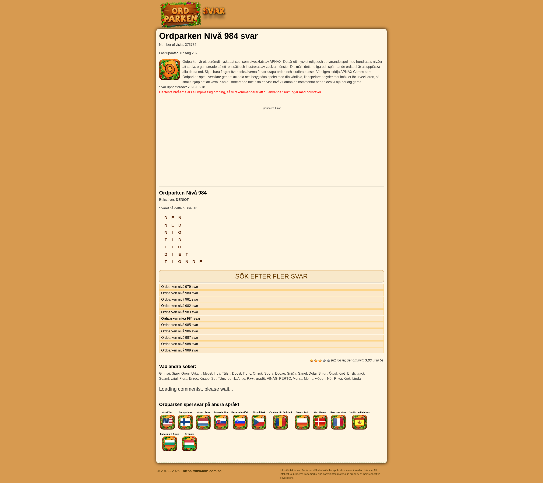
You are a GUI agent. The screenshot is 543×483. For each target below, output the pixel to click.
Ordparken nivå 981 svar (179, 299)
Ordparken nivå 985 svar (179, 325)
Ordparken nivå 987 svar (179, 337)
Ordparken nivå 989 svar (179, 350)
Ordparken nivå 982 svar (179, 306)
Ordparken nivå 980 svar (179, 293)
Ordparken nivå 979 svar (179, 286)
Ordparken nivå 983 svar (179, 312)
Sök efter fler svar (271, 276)
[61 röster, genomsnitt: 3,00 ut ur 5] (311, 360)
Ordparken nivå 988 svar (179, 344)
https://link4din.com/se (202, 471)
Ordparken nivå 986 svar (179, 331)
